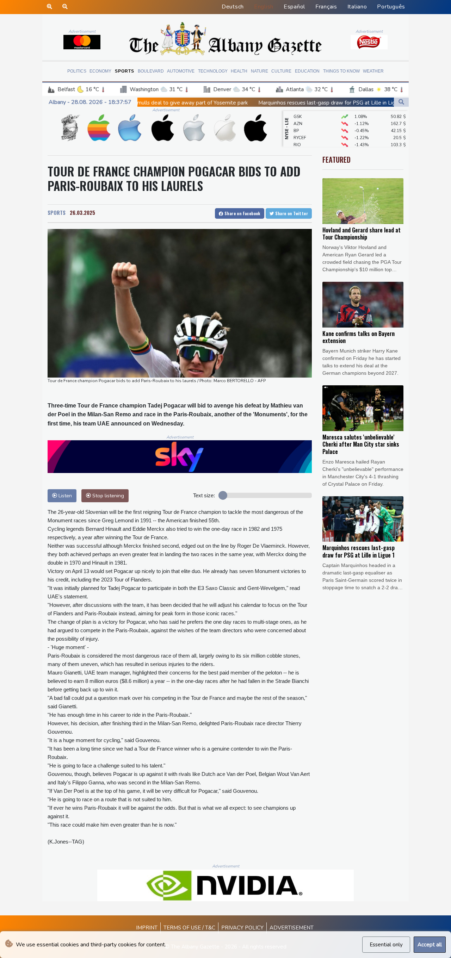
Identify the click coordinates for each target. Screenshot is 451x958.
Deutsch (233, 7)
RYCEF (300, 128)
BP (296, 121)
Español (294, 7)
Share (241, 213)
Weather (373, 71)
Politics (76, 71)
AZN (298, 114)
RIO (297, 135)
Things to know (341, 71)
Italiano (357, 7)
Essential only (386, 944)
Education (307, 71)
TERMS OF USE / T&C (189, 927)
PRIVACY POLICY (242, 927)
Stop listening (107, 495)
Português (391, 7)
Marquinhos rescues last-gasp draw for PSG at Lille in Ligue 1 (272, 102)
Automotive (180, 71)
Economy (100, 71)
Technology (213, 71)
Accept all (430, 944)
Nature (259, 71)
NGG (298, 142)
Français (326, 7)
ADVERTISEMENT (292, 927)
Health (239, 71)
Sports (124, 71)
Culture (281, 71)
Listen (64, 495)
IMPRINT (146, 927)
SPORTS (57, 212)
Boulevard (151, 71)
